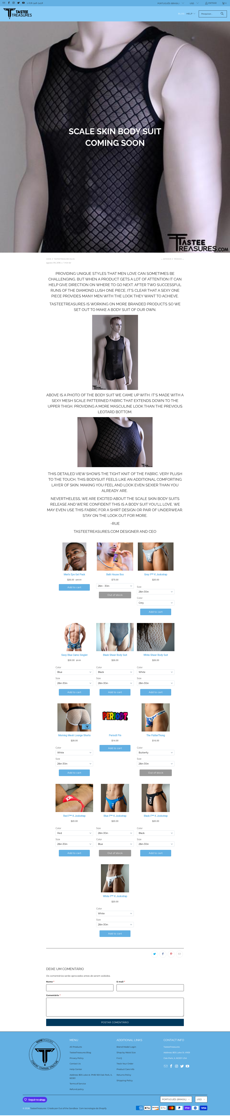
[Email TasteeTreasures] (3, 3)
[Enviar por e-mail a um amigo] (179, 954)
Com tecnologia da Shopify (93, 1108)
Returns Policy (124, 1075)
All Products (76, 1047)
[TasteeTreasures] (17, 14)
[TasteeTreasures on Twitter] (18, 3)
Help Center (76, 1069)
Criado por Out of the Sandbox (62, 1108)
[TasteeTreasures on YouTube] (23, 3)
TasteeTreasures (38, 1108)
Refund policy (77, 1089)
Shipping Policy (125, 1080)
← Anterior (166, 259)
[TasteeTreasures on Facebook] (8, 3)
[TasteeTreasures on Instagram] (13, 3)
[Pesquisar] (222, 13)
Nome (50, 981)
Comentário (53, 995)
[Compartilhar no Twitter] (154, 954)
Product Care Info (125, 1069)
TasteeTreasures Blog (80, 1052)
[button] (191, 14)
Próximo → (179, 259)
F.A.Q (119, 1058)
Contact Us (75, 1063)
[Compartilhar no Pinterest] (171, 954)
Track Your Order (125, 1063)
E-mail (121, 981)
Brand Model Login (126, 1047)
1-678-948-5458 (35, 3)
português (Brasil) (169, 3)
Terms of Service (78, 1083)
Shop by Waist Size (126, 1052)
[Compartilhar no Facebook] (162, 954)
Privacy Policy (77, 1058)
